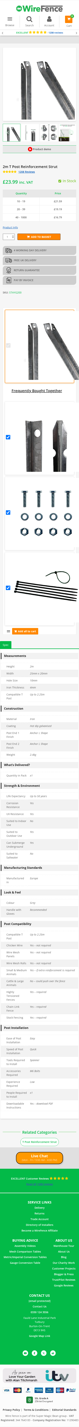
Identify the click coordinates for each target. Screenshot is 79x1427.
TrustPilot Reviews (63, 1279)
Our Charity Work (64, 1263)
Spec (6, 645)
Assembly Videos (25, 1246)
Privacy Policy (11, 1410)
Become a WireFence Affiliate (39, 1230)
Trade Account (39, 1219)
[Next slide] (71, 132)
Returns (39, 1213)
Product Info (10, 227)
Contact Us (39, 1306)
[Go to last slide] (7, 132)
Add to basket (41, 237)
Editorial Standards (64, 1410)
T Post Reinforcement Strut (39, 1142)
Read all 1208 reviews (39, 1184)
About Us (64, 1251)
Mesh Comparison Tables (25, 1251)
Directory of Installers (39, 1225)
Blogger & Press (64, 1274)
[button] (11, 132)
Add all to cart (27, 631)
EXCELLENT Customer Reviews (30, 1178)
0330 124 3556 (39, 1312)
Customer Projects (64, 1268)
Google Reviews (63, 1285)
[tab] (5, 645)
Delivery (40, 1207)
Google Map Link (39, 1336)
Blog (64, 1257)
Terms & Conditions (36, 1410)
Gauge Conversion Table (25, 1263)
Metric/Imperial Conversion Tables (25, 1257)
